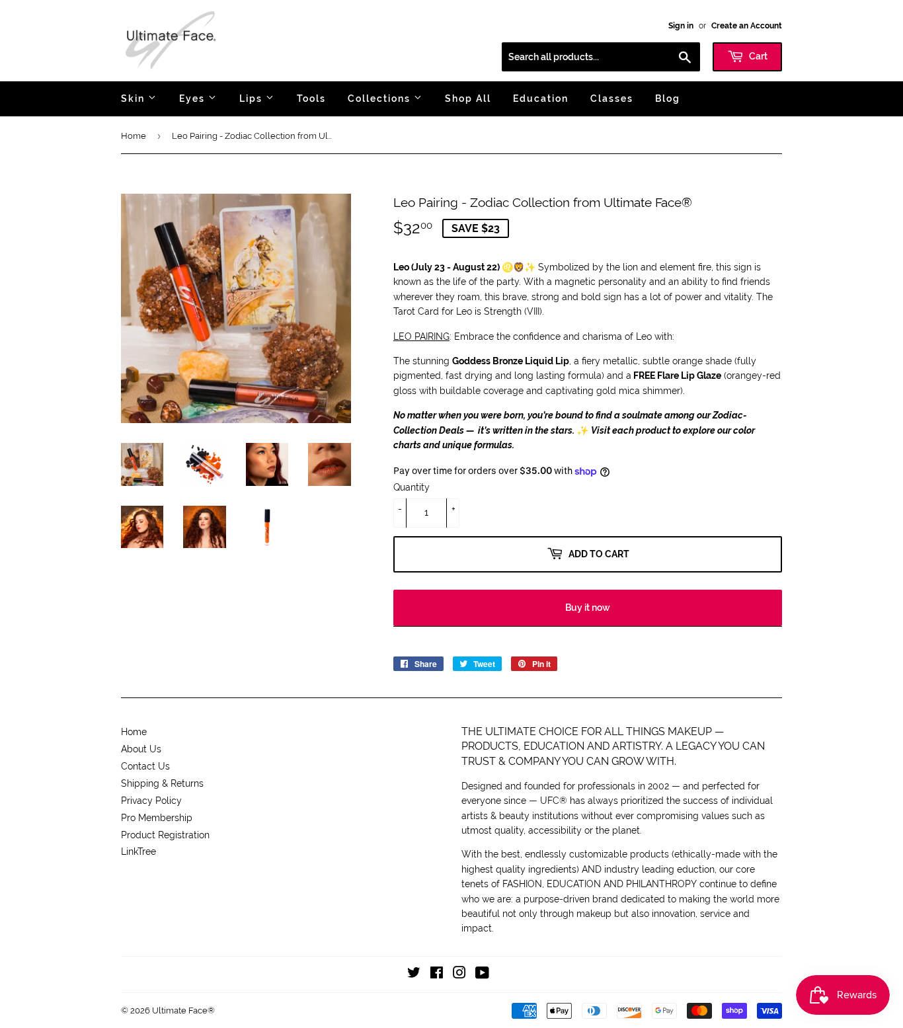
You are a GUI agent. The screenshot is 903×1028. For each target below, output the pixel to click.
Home (133, 136)
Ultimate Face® (183, 1010)
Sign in (680, 25)
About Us (141, 749)
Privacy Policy (151, 800)
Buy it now (587, 607)
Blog (667, 98)
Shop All (468, 98)
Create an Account (746, 25)
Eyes (193, 98)
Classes (611, 98)
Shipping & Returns (162, 783)
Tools (311, 98)
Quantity (411, 487)
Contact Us (145, 766)
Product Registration (165, 835)
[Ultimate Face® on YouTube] (482, 974)
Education (541, 98)
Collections (381, 98)
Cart (757, 56)
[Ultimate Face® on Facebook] (437, 974)
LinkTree (138, 851)
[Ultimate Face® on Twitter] (413, 974)
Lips (252, 98)
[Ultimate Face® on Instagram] (459, 974)
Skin (134, 98)
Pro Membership (156, 817)
